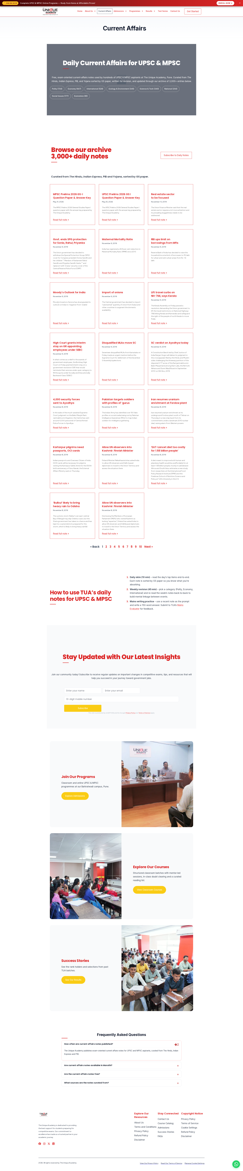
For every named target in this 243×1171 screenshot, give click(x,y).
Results (149, 11)
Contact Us (175, 11)
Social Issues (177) (60, 96)
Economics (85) (81, 96)
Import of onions (112, 292)
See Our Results (73, 980)
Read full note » (61, 220)
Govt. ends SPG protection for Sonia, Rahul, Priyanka (70, 241)
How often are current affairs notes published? (88, 1044)
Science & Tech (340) (149, 89)
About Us (89, 11)
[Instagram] (44, 1143)
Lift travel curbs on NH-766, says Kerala (164, 294)
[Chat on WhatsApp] (236, 1164)
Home (79, 11)
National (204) (170, 89)
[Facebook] (39, 1143)
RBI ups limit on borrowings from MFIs (164, 241)
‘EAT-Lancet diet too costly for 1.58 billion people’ (168, 448)
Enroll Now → (225, 3)
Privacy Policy (130, 713)
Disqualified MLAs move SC (119, 343)
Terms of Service (144, 713)
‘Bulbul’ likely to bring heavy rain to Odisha (66, 504)
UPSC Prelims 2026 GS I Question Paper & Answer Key (121, 195)
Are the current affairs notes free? (82, 1074)
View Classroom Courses (149, 890)
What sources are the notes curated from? (86, 1082)
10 (140, 547)
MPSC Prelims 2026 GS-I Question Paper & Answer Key (72, 195)
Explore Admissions (75, 796)
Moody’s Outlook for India (69, 292)
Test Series (163, 11)
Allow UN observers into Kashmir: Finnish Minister (117, 448)
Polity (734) (57, 89)
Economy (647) (74, 89)
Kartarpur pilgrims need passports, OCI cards (68, 448)
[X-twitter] (49, 1143)
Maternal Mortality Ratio (117, 239)
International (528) (95, 89)
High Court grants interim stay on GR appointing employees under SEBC (69, 346)
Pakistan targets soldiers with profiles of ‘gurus (118, 401)
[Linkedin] (53, 1143)
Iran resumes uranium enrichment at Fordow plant (169, 401)
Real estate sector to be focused (163, 195)
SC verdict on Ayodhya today (170, 343)
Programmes (134, 11)
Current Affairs (104, 11)
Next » (148, 547)
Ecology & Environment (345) (121, 89)
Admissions (119, 11)
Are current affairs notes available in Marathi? (88, 1065)
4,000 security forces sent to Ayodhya (66, 401)
